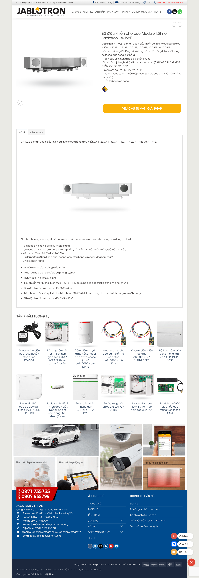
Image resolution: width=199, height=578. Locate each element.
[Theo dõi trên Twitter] (95, 546)
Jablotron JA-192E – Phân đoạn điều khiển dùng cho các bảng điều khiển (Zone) (57, 410)
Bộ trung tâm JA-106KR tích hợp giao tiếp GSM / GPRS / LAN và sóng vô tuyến (57, 357)
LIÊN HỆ (157, 11)
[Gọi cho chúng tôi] (179, 11)
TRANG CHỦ (75, 11)
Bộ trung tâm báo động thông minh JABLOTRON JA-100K (170, 355)
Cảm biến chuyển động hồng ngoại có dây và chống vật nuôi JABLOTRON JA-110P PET (85, 358)
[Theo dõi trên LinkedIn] (116, 546)
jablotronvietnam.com (44, 531)
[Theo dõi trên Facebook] (169, 11)
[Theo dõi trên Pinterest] (111, 546)
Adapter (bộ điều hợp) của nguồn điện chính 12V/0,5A (29, 355)
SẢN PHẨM (100, 11)
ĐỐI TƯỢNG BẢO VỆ (141, 11)
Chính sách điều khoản (143, 514)
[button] (20, 103)
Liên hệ (134, 503)
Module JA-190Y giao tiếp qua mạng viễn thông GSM (170, 408)
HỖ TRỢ (124, 11)
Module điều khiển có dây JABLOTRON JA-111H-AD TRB (142, 355)
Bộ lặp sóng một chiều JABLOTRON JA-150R (113, 406)
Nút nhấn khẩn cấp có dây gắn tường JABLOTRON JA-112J (29, 408)
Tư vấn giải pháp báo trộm (145, 509)
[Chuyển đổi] (121, 520)
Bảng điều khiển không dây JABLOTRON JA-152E (85, 408)
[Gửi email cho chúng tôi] (174, 11)
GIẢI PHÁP (112, 11)
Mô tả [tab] (22, 132)
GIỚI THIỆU (88, 11)
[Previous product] (180, 24)
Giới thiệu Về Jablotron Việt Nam (148, 520)
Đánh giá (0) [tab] (36, 132)
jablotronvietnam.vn (70, 531)
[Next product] (174, 24)
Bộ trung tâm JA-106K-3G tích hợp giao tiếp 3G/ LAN (142, 406)
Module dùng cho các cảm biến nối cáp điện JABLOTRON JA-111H (113, 357)
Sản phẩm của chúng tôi (144, 526)
